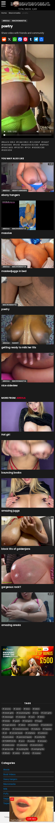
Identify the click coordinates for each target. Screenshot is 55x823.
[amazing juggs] (27, 493)
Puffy (6, 793)
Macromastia (19, 228)
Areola (6, 190)
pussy (32, 741)
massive (6, 233)
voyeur (37, 753)
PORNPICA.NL (10, 741)
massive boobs (31, 144)
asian (18, 709)
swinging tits (38, 749)
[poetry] (27, 291)
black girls (9, 142)
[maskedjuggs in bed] (27, 253)
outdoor (43, 733)
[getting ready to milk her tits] (27, 329)
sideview (7, 150)
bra (36, 713)
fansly (7, 721)
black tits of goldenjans (15, 549)
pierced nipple (25, 737)
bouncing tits (24, 713)
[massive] (27, 215)
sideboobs (39, 147)
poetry (20, 147)
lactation (34, 725)
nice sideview (9, 385)
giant (46, 142)
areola (7, 709)
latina (7, 729)
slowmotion (37, 745)
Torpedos (7, 803)
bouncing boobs (11, 472)
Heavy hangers (19, 190)
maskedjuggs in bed (13, 271)
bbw (28, 709)
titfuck (7, 753)
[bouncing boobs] (27, 455)
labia (23, 725)
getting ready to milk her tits (18, 347)
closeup (35, 142)
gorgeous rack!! (11, 587)
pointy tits (41, 737)
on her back (17, 733)
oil (6, 733)
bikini (37, 709)
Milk (5, 789)
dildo (42, 717)
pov (29, 147)
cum (32, 717)
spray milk (9, 749)
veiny (27, 753)
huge (17, 144)
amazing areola (11, 625)
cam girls (23, 142)
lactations (47, 725)
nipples (45, 144)
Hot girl (5, 434)
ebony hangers (10, 195)
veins (17, 753)
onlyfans (31, 733)
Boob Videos (9, 774)
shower (43, 741)
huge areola (10, 725)
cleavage (9, 717)
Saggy (15, 343)
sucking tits (23, 749)
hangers (7, 144)
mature (36, 729)
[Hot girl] (27, 417)
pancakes (8, 147)
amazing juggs (10, 511)
